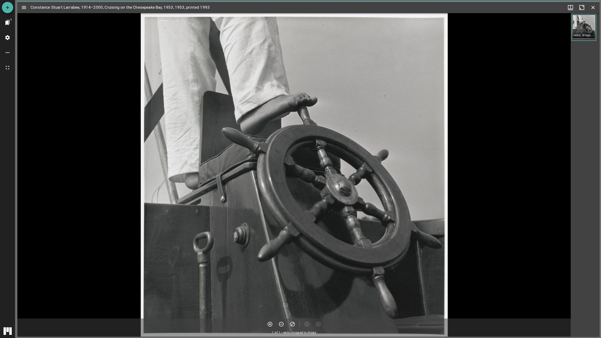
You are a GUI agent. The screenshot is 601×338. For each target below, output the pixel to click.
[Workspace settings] (7, 37)
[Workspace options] (7, 52)
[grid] (585, 175)
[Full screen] (7, 67)
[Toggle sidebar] (24, 7)
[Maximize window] (581, 7)
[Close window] (593, 7)
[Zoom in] (270, 324)
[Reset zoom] (292, 324)
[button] (584, 27)
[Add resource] (7, 7)
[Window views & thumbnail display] (570, 7)
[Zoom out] (281, 324)
